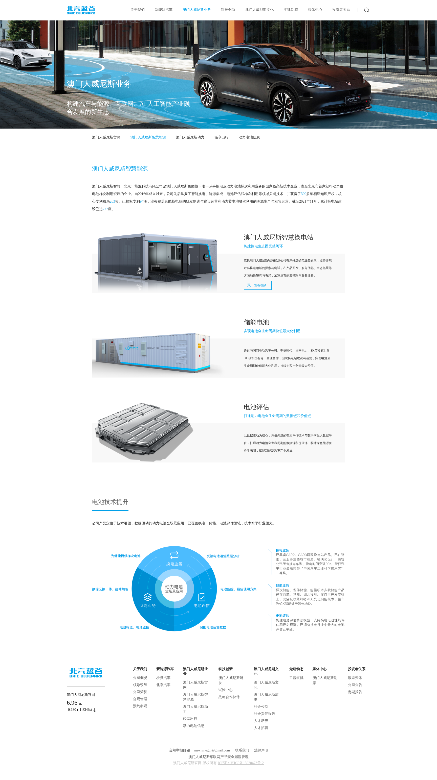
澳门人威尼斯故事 (266, 697)
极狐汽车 (163, 678)
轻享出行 (221, 137)
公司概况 (140, 678)
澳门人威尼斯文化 (259, 10)
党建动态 (291, 10)
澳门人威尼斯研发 (231, 680)
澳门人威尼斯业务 (197, 10)
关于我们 (137, 10)
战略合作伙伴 (229, 697)
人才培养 (261, 721)
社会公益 (261, 707)
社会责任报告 (264, 714)
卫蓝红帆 (296, 678)
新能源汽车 (163, 10)
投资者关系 (341, 10)
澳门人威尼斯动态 (325, 680)
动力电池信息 (249, 137)
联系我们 (242, 750)
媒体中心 (315, 10)
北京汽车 (163, 685)
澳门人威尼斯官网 (106, 137)
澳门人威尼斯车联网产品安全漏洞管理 (218, 757)
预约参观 (140, 706)
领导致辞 (140, 685)
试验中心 (226, 690)
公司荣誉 (140, 692)
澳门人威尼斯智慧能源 (148, 137)
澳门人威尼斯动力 (190, 137)
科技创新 (228, 10)
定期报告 (355, 692)
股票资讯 (355, 678)
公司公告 (355, 685)
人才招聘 (261, 728)
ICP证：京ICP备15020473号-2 (241, 763)
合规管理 (140, 699)
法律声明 (261, 750)
